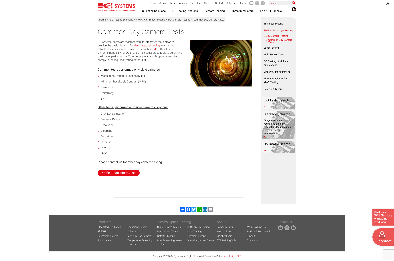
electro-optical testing (147, 45)
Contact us (195, 3)
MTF (156, 49)
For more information (121, 173)
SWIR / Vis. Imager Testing (150, 20)
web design (229, 256)
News (173, 3)
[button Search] (294, 3)
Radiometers (104, 240)
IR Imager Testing (273, 24)
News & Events (225, 231)
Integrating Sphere (137, 227)
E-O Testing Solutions (121, 20)
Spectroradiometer (108, 236)
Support (163, 3)
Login (243, 3)
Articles (183, 3)
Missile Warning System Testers (170, 242)
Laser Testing (271, 48)
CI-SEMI (219, 3)
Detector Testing (166, 236)
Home (102, 20)
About (153, 3)
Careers (208, 3)
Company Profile (226, 227)
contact (385, 241)
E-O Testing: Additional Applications (276, 63)
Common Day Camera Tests (280, 41)
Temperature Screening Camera (140, 242)
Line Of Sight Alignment (277, 72)
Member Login (224, 236)
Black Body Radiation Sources (109, 229)
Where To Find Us (256, 227)
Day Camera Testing (179, 20)
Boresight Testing (273, 89)
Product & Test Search (259, 231)
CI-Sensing (231, 3)
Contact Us (253, 240)
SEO (239, 256)
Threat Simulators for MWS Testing (275, 80)
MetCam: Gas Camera (139, 236)
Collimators (133, 231)
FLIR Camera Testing (198, 227)
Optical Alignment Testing (201, 240)
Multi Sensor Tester (274, 54)
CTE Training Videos (228, 240)
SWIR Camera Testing (169, 227)
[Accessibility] (387, 3)
